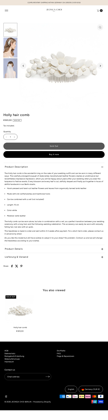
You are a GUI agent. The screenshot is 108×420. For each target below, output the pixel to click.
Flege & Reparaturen (65, 356)
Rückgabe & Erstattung (14, 356)
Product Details (14, 249)
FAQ (59, 353)
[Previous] (23, 66)
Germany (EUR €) (92, 389)
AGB (6, 351)
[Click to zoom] (100, 27)
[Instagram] (6, 397)
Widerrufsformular (12, 359)
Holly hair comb (20, 327)
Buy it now (54, 154)
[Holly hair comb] (20, 310)
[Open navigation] (6, 10)
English (71, 389)
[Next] (100, 66)
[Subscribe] (47, 376)
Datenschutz (9, 353)
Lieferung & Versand (16, 257)
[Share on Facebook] (12, 266)
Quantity (7, 132)
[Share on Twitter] (17, 266)
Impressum (9, 362)
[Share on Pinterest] (21, 266)
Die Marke (61, 351)
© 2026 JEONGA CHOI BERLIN (18, 402)
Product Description (16, 166)
